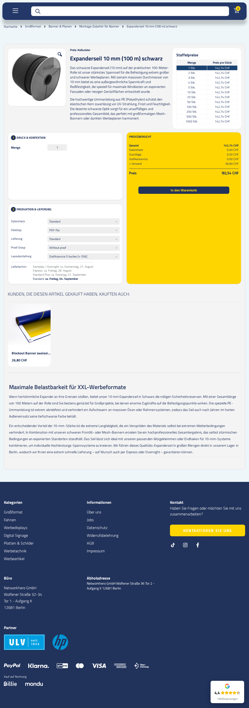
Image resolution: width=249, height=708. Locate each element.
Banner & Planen (60, 26)
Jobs (90, 520)
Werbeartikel (14, 559)
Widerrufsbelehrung (102, 535)
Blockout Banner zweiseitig (31, 353)
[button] (60, 58)
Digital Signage (16, 535)
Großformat (33, 26)
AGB (90, 543)
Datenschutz (97, 527)
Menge (15, 147)
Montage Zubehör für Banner (99, 26)
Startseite (11, 26)
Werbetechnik (15, 551)
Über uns (94, 512)
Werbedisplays (15, 527)
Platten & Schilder (19, 543)
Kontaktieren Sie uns (207, 530)
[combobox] (130, 11)
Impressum (96, 551)
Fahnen (10, 520)
